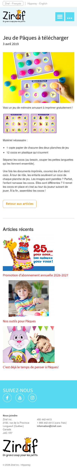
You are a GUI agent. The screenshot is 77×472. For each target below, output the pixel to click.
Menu (59, 16)
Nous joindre (10, 415)
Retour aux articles (19, 204)
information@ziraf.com (49, 426)
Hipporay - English (37, 3)
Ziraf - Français (13, 3)
